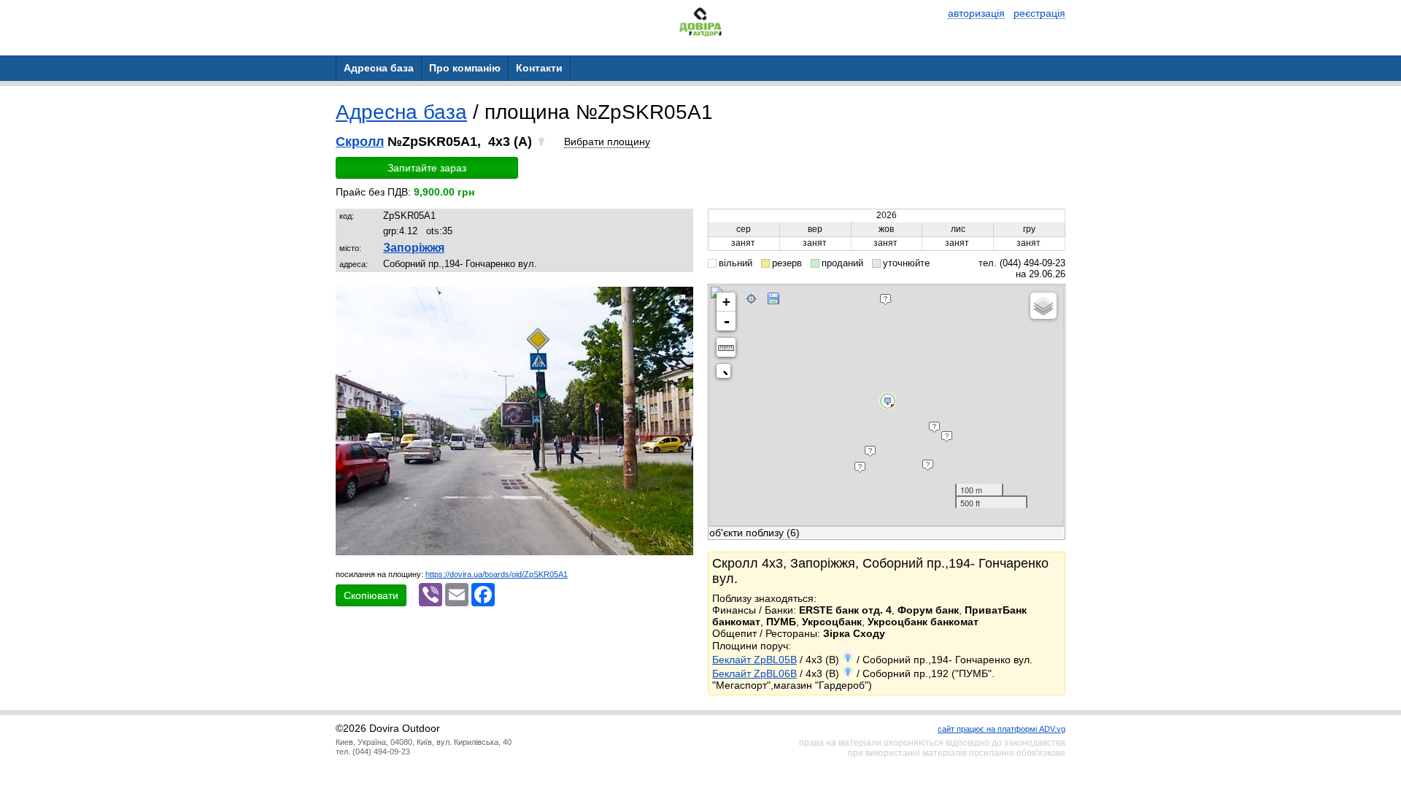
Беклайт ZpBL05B (754, 659)
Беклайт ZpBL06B (754, 673)
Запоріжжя (413, 248)
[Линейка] (726, 347)
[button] (680, 300)
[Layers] (1043, 306)
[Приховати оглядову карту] (726, 374)
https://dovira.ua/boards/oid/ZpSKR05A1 (496, 574)
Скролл (360, 141)
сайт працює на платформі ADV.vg (1001, 729)
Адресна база (401, 112)
